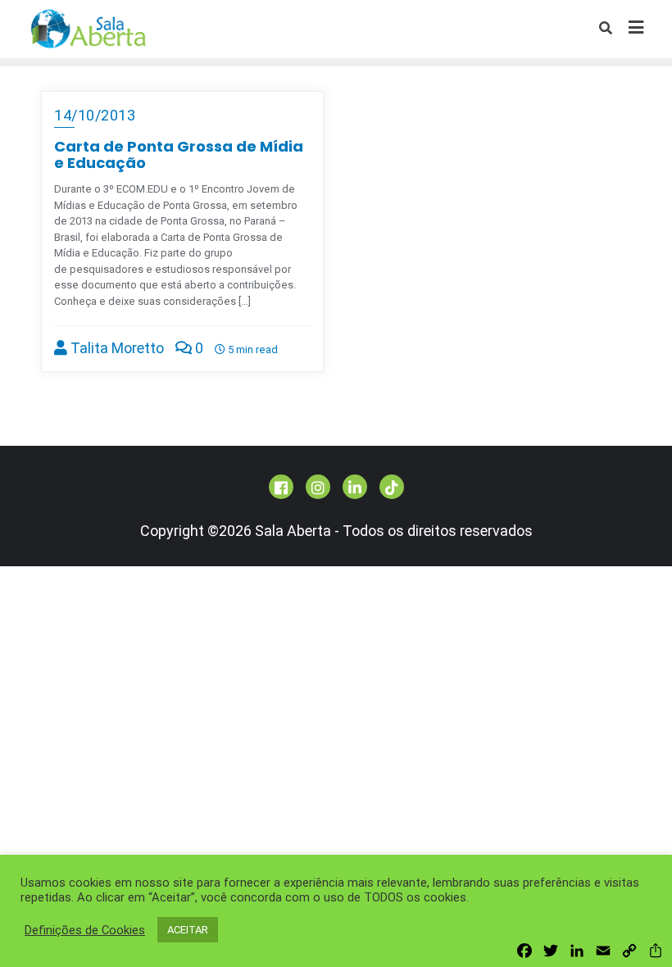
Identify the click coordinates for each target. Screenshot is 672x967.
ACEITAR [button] (187, 930)
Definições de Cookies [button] (85, 930)
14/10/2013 (94, 115)
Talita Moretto (115, 347)
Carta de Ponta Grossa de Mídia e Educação (178, 154)
